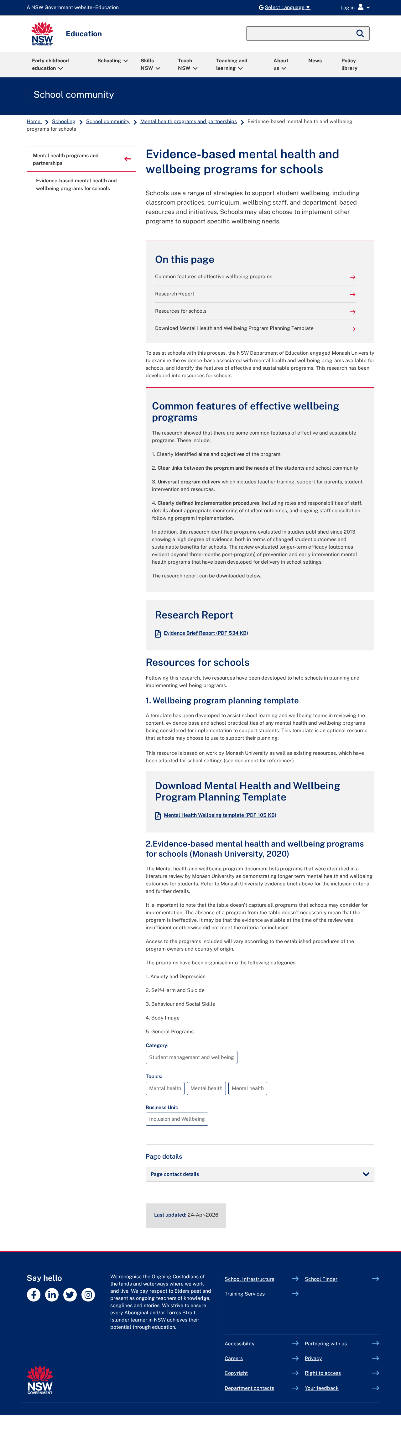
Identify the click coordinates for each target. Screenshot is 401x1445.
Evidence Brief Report (206, 633)
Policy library (349, 64)
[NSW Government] (40, 1380)
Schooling (109, 61)
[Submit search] (361, 33)
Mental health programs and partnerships (188, 121)
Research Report (174, 294)
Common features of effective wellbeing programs (213, 276)
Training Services (258, 1294)
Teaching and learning (231, 64)
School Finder (321, 1279)
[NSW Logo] (42, 33)
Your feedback (322, 1388)
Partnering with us (326, 1344)
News (315, 61)
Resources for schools (180, 311)
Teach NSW (185, 64)
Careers (234, 1358)
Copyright (236, 1373)
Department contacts (249, 1388)
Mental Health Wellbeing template (220, 815)
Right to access (323, 1373)
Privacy (313, 1358)
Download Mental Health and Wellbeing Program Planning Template (234, 328)
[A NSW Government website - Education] (74, 7)
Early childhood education (50, 64)
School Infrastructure (258, 1279)
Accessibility (240, 1344)
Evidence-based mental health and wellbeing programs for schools (76, 184)
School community (74, 94)
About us (281, 64)
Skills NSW (147, 64)
